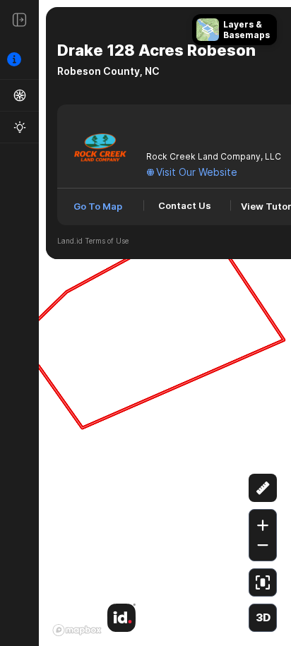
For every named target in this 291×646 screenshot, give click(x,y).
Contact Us (184, 205)
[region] (145, 323)
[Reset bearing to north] (263, 453)
